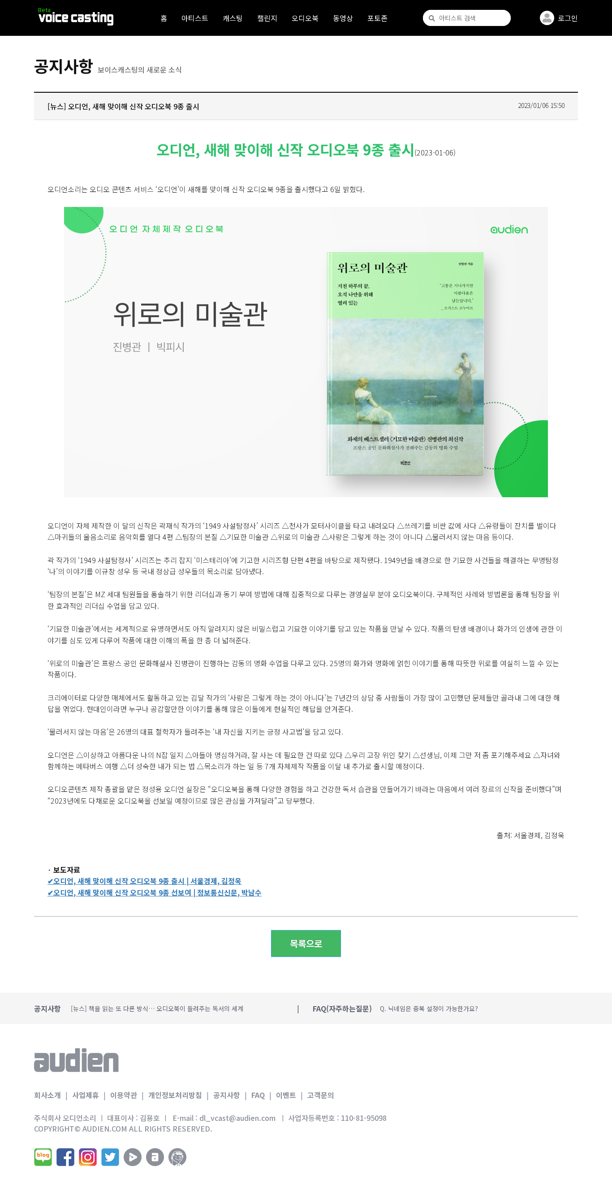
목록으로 (306, 943)
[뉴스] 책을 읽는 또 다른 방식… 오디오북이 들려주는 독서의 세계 (157, 1008)
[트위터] (110, 1157)
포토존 (377, 18)
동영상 (343, 18)
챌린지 (267, 18)
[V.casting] (76, 19)
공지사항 (226, 1094)
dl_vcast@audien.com (237, 1117)
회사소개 (47, 1094)
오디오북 (305, 18)
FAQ (258, 1094)
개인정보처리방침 (175, 1094)
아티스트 (194, 18)
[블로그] (43, 1157)
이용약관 (123, 1094)
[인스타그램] (88, 1157)
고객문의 (320, 1094)
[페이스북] (65, 1157)
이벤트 (286, 1094)
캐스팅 (233, 18)
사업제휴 (85, 1094)
